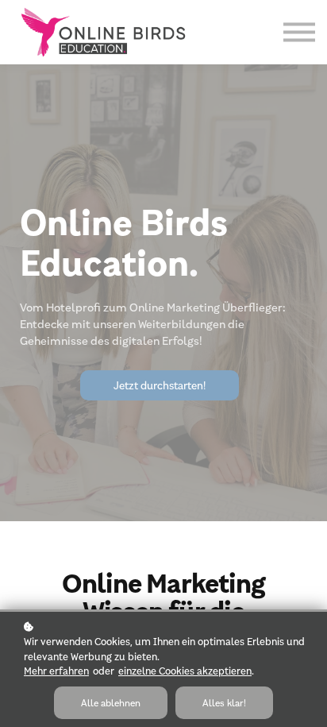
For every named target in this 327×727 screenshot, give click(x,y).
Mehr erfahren (56, 670)
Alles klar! (224, 703)
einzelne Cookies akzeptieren (185, 670)
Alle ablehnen (110, 703)
